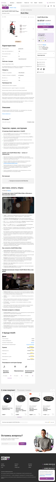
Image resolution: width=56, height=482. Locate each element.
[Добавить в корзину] (12, 414)
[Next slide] (33, 29)
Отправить (22, 443)
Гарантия (30, 465)
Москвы (44, 44)
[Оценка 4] (25, 422)
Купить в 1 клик (45, 26)
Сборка (29, 467)
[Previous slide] (3, 29)
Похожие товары (24, 390)
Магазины (3, 465)
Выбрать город (13, 7)
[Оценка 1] (20, 422)
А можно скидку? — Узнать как (43, 23)
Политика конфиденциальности (7, 471)
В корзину (45, 29)
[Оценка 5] (27, 422)
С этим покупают (8, 390)
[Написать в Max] (44, 69)
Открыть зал (26, 2)
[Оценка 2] (22, 422)
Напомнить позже (5, 13)
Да (5, 7)
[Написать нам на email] (38, 69)
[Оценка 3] (23, 422)
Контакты (40, 2)
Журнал (35, 2)
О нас (32, 2)
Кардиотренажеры (30, 344)
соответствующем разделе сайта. (11, 163)
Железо (32, 342)
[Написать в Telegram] (41, 69)
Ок (46, 478)
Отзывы (6, 119)
